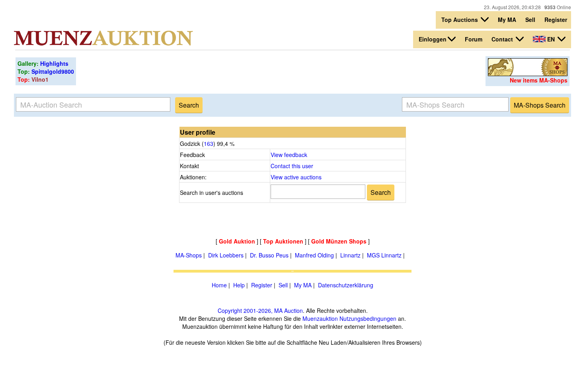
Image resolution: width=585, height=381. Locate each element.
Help (239, 285)
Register (555, 20)
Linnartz (350, 255)
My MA (507, 20)
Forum (473, 39)
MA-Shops (189, 255)
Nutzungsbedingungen (367, 318)
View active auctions (296, 177)
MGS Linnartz (384, 255)
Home (219, 285)
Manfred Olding (314, 255)
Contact (503, 39)
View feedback (289, 155)
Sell (530, 20)
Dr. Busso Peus (269, 255)
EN (551, 39)
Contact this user (292, 166)
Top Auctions (460, 20)
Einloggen (433, 39)
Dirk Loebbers (226, 255)
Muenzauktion (320, 318)
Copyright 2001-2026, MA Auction (260, 310)
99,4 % (224, 143)
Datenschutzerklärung (345, 285)
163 (208, 143)
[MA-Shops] (527, 74)
